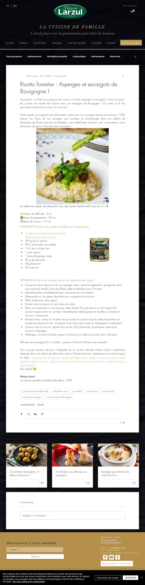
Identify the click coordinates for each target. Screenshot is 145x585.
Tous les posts (14, 56)
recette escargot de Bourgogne (59, 397)
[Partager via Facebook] (21, 414)
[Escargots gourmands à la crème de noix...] (118, 455)
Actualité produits (57, 56)
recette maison (92, 391)
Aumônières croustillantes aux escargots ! (71, 473)
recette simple (108, 391)
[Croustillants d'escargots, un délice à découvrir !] (26, 455)
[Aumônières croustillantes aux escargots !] (72, 455)
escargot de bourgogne (31, 397)
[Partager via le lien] (42, 414)
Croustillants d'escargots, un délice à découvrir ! (24, 473)
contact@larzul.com (117, 547)
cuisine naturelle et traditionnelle (35, 391)
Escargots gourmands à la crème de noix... (115, 473)
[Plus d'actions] (123, 76)
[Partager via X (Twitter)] (28, 414)
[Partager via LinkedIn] (35, 414)
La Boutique (79, 56)
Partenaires (98, 56)
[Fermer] (141, 577)
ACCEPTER (130, 577)
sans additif (77, 391)
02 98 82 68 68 (112, 550)
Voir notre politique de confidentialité (28, 581)
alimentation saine (60, 391)
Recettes (115, 56)
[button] (133, 11)
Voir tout (135, 438)
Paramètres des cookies (108, 577)
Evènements (34, 56)
